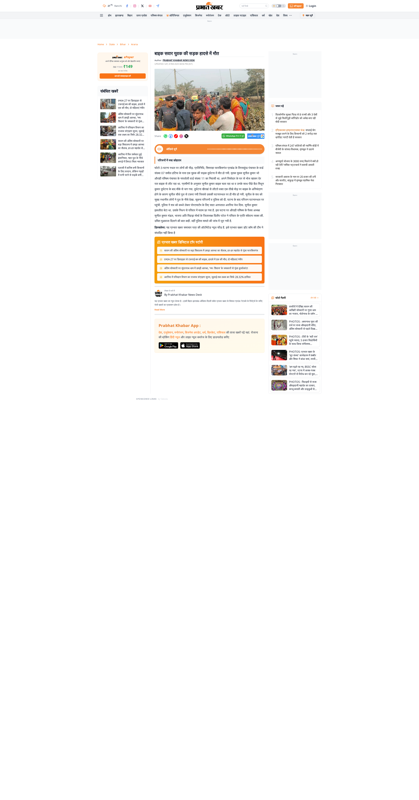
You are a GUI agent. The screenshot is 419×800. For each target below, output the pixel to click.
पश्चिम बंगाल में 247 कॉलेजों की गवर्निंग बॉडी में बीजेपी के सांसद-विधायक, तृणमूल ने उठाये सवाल (297, 149)
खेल (270, 15)
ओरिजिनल (174, 15)
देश (277, 15)
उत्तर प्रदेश (141, 15)
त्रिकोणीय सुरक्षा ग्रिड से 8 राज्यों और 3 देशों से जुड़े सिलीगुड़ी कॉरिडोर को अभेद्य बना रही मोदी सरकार (296, 118)
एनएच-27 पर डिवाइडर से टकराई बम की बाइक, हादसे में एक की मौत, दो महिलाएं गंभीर (203, 259)
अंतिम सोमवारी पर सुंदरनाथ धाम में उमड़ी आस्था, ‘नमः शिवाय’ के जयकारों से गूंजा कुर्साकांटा (206, 268)
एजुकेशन (187, 15)
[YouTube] (150, 5)
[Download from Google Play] (168, 345)
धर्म (263, 15)
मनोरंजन (210, 15)
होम (109, 15)
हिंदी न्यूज (175, 337)
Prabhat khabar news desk (179, 60)
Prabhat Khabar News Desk (185, 294)
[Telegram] (157, 5)
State (112, 44)
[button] (209, 100)
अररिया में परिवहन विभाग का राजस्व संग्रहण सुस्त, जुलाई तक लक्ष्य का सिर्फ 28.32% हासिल (207, 277)
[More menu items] (290, 15)
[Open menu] (101, 15)
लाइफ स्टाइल (240, 15)
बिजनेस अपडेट (193, 332)
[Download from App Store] (190, 345)
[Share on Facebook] (171, 136)
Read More (160, 309)
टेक (219, 15)
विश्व (285, 15)
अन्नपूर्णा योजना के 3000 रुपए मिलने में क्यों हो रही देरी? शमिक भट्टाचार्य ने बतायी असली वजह (296, 164)
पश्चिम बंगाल (157, 15)
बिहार (129, 15)
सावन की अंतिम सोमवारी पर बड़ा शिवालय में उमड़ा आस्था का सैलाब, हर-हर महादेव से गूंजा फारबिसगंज (211, 250)
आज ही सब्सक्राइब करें (123, 76)
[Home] (209, 6)
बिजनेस (198, 15)
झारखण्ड (119, 15)
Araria (134, 44)
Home (101, 44)
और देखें (313, 297)
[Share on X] (186, 136)
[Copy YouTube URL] (176, 136)
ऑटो (227, 15)
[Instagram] (134, 5)
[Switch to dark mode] (279, 6)
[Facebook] (127, 5)
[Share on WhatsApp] (165, 136)
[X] (142, 5)
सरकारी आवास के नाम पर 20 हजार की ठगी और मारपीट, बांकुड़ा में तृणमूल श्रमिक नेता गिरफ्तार (295, 180)
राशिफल (254, 15)
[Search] (266, 6)
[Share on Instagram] (181, 136)
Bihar (123, 44)
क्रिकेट (211, 332)
